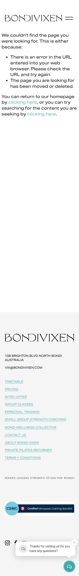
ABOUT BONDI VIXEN (22, 443)
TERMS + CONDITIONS (23, 458)
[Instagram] (7, 542)
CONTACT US (15, 435)
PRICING (11, 389)
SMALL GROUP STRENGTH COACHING (35, 419)
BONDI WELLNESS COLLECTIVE (30, 427)
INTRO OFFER (16, 397)
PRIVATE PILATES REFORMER (28, 450)
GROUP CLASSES (19, 404)
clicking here (22, 102)
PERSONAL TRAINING (22, 412)
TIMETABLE (14, 381)
